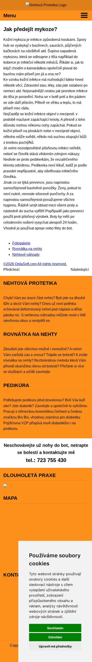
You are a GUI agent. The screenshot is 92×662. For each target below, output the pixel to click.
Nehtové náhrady (26, 254)
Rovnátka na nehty (27, 249)
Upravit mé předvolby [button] (55, 646)
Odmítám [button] (55, 637)
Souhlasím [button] (55, 628)
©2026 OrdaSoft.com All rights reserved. (35, 264)
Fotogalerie (21, 243)
